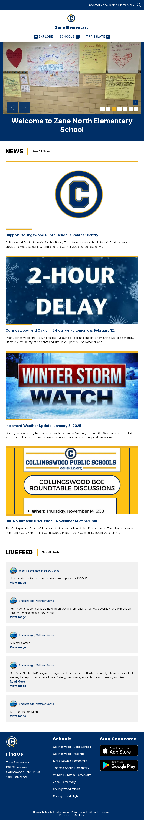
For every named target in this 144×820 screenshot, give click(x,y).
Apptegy (79, 814)
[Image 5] (125, 109)
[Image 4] (119, 109)
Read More (17, 681)
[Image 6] (131, 109)
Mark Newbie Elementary (70, 761)
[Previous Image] (12, 108)
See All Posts (51, 552)
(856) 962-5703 (16, 776)
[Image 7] (136, 109)
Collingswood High (65, 796)
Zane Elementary (64, 782)
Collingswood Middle (66, 789)
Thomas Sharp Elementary (71, 768)
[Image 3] (114, 109)
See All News (41, 151)
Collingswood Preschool (69, 754)
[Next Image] (24, 108)
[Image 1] (102, 109)
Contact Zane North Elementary (111, 5)
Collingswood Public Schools (72, 746)
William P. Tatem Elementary (72, 775)
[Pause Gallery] (135, 103)
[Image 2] (108, 109)
